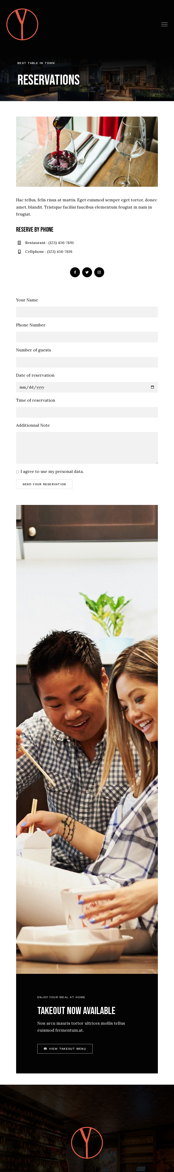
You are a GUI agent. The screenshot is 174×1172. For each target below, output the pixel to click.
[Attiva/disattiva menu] (164, 24)
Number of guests (33, 350)
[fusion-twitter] (87, 272)
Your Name (27, 299)
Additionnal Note (33, 425)
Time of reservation (35, 400)
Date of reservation (35, 375)
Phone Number (30, 324)
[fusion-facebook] (75, 272)
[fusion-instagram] (99, 272)
